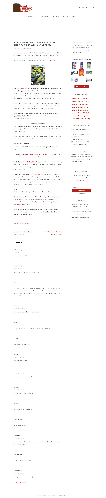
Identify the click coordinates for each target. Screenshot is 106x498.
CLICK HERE (57, 136)
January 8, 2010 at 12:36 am (19, 340)
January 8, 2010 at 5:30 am (19, 438)
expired (20, 223)
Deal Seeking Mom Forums (32, 162)
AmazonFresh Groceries (80, 104)
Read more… (79, 161)
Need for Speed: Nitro (20, 88)
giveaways (20, 222)
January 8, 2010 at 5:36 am (19, 457)
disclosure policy (75, 217)
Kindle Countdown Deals (80, 101)
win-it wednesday (25, 223)
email (38, 174)
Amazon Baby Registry (80, 116)
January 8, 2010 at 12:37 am (19, 373)
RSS (33, 174)
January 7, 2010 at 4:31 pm (19, 284)
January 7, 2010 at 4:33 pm (19, 308)
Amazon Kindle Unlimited (80, 113)
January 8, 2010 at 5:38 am (19, 473)
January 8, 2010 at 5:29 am (19, 422)
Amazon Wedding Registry (81, 119)
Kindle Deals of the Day (80, 98)
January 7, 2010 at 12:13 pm (19, 268)
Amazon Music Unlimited (80, 110)
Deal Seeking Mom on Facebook (36, 154)
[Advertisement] (53, 29)
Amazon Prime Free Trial (80, 107)
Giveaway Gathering (20, 212)
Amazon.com (82, 214)
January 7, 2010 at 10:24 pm (19, 324)
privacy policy (83, 217)
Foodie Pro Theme (63, 495)
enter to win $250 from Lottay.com (44, 60)
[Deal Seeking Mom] (22, 12)
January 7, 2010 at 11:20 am (19, 252)
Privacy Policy (82, 193)
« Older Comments (19, 482)
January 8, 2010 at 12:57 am (19, 389)
